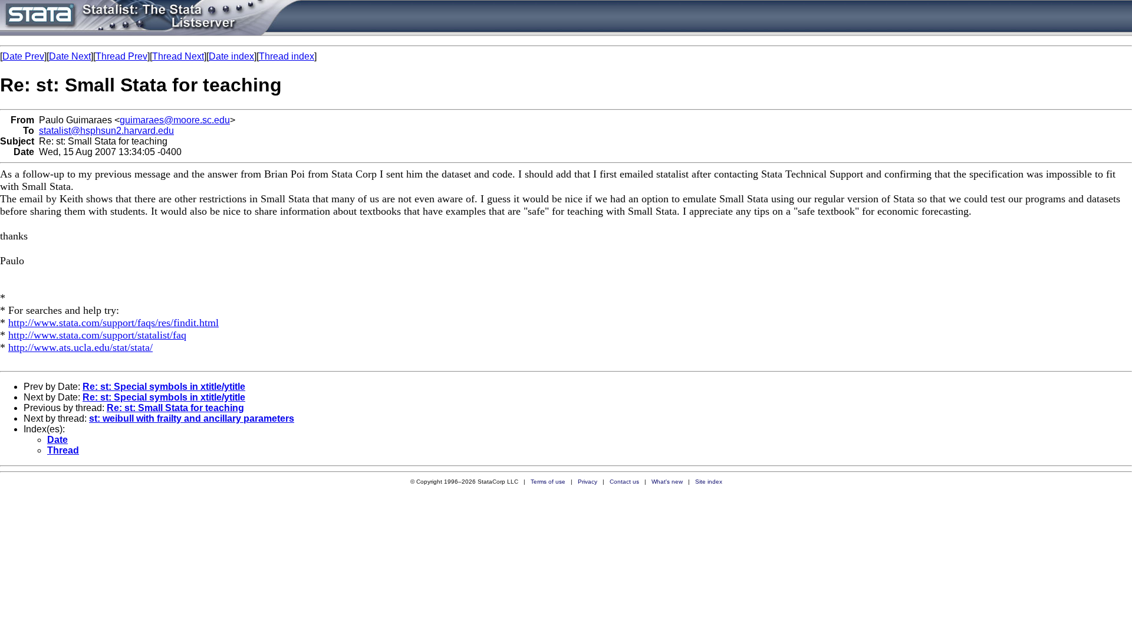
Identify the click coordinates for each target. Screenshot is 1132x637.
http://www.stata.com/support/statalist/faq (97, 335)
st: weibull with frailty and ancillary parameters (191, 418)
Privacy (587, 481)
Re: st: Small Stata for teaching (175, 408)
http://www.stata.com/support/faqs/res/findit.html (113, 323)
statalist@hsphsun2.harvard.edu (106, 131)
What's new (667, 481)
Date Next (70, 56)
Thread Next (178, 56)
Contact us (624, 481)
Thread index (286, 56)
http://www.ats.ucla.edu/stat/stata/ (80, 347)
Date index (231, 56)
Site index (708, 481)
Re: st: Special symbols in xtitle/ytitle (164, 387)
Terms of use (548, 481)
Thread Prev (121, 56)
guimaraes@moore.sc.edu (175, 120)
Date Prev (23, 56)
